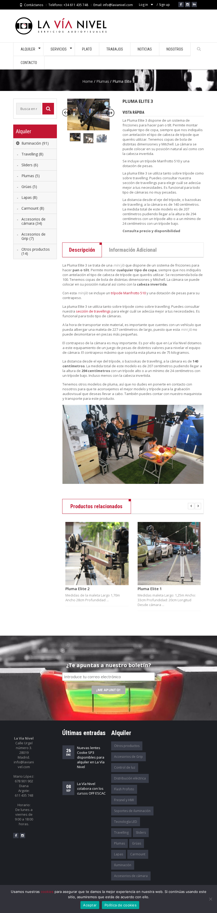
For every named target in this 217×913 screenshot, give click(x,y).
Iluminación (122, 865)
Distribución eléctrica (130, 778)
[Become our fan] (181, 4)
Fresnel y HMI (124, 800)
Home (87, 81)
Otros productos (126, 746)
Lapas (118, 854)
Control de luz (124, 767)
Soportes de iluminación (132, 811)
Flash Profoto (124, 789)
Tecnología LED (125, 821)
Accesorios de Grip (128, 756)
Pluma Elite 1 (150, 588)
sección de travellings (93, 311)
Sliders (141, 832)
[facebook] (16, 835)
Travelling (121, 832)
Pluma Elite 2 (77, 588)
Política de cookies (121, 905)
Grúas (136, 843)
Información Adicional (133, 250)
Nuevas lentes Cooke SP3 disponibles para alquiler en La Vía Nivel (91, 757)
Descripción (82, 250)
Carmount (137, 854)
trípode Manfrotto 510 (128, 293)
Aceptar (90, 905)
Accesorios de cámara (131, 876)
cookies (47, 891)
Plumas (102, 81)
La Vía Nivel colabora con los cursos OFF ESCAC (91, 788)
